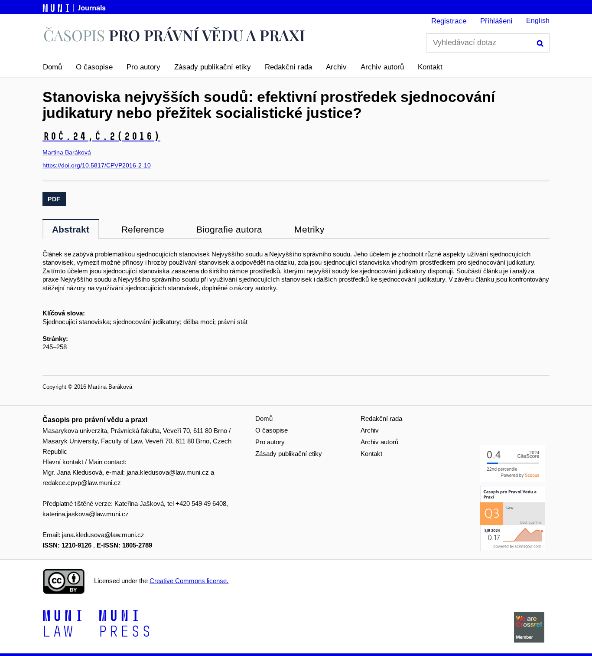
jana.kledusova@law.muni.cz (168, 472)
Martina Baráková (66, 152)
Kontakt (430, 67)
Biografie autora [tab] (229, 229)
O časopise (94, 67)
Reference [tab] (142, 229)
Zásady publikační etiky (212, 67)
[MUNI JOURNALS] (74, 6)
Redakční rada (288, 67)
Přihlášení (496, 21)
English (538, 20)
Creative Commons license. (189, 580)
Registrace (448, 21)
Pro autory (143, 67)
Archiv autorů (382, 67)
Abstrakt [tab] (70, 229)
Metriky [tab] (309, 229)
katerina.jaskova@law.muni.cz (85, 514)
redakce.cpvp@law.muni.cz (81, 482)
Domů (52, 67)
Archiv (336, 67)
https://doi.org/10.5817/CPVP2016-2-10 (96, 165)
